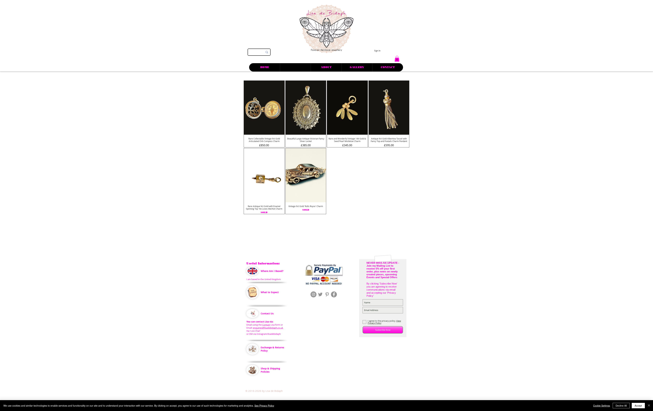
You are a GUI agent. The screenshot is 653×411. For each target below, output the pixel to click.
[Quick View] (264, 108)
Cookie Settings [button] (601, 405)
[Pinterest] (327, 294)
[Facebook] (334, 294)
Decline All (621, 405)
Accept (638, 405)
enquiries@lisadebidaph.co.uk (268, 327)
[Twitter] (320, 294)
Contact (266, 324)
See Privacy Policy (264, 405)
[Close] (649, 405)
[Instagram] (313, 294)
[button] (397, 59)
